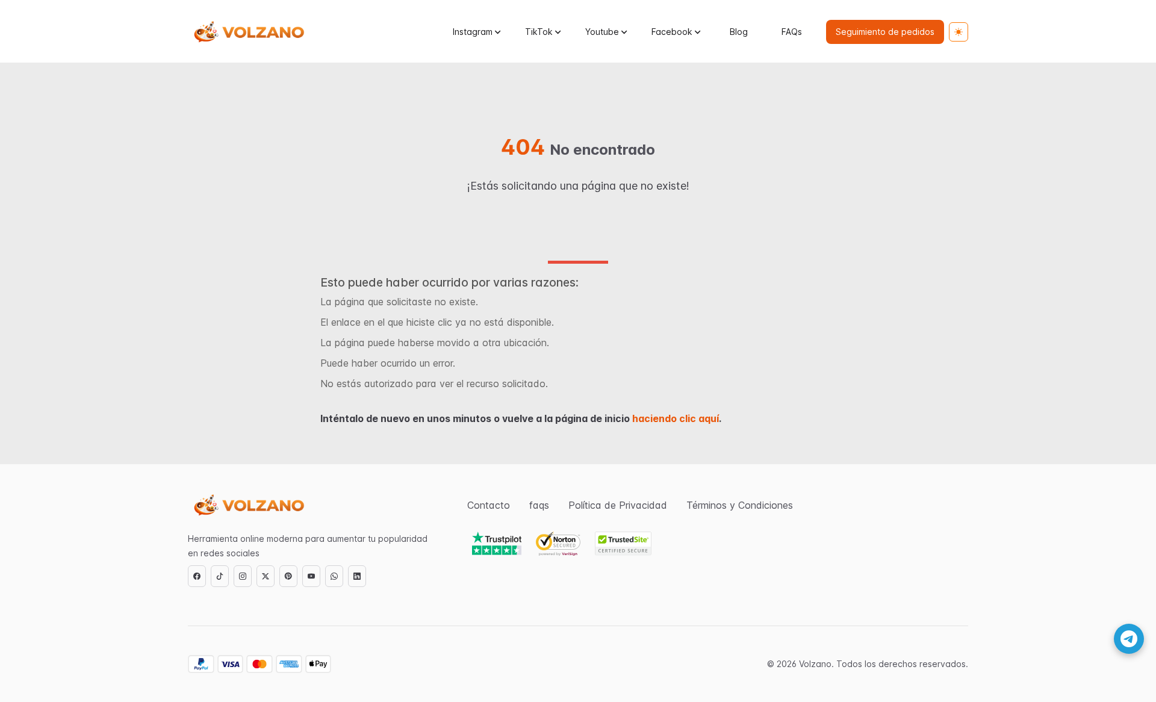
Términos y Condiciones (739, 505)
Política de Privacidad (617, 505)
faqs (539, 505)
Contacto (488, 505)
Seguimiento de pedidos (885, 31)
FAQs (792, 31)
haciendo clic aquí (675, 418)
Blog (739, 31)
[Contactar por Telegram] (1129, 639)
